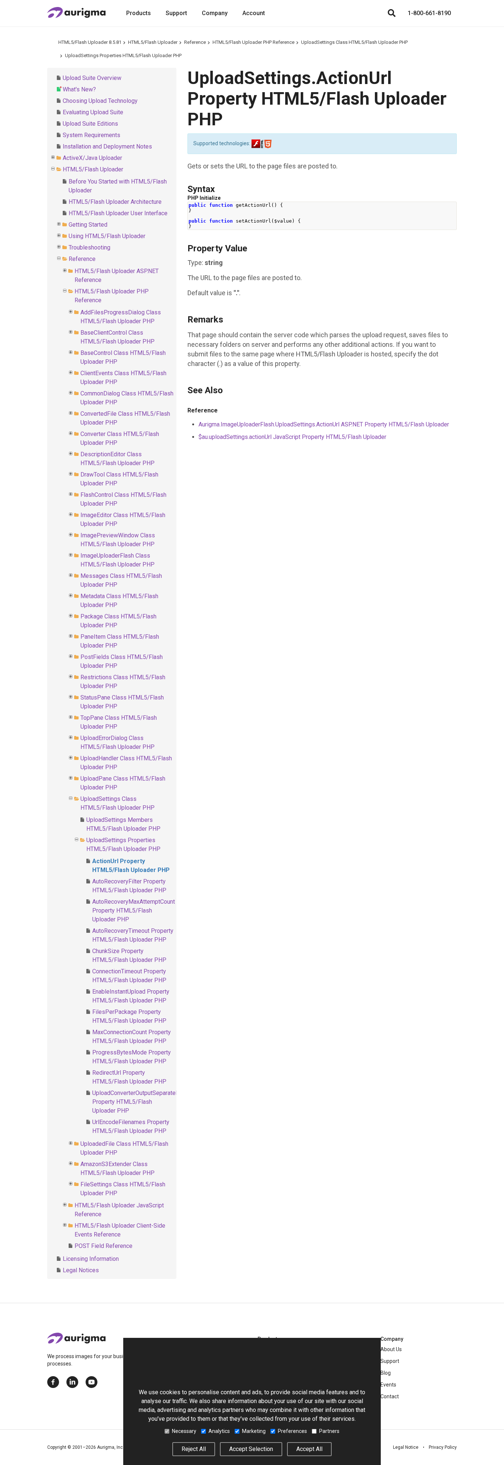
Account (253, 13)
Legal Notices (81, 1270)
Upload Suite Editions (90, 123)
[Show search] (391, 13)
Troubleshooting (89, 247)
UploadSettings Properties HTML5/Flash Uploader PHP (123, 55)
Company (215, 13)
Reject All (194, 1448)
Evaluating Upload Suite (93, 112)
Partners (329, 1431)
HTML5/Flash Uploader (152, 42)
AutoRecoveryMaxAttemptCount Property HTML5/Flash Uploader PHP (133, 910)
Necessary (184, 1431)
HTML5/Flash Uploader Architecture (115, 201)
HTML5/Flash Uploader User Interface (118, 213)
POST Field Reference (103, 1245)
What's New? (79, 89)
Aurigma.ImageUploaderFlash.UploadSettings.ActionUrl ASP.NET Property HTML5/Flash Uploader (324, 424)
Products (138, 13)
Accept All (309, 1448)
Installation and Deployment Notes (107, 146)
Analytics (219, 1431)
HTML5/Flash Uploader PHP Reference (253, 42)
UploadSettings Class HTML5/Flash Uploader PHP (354, 42)
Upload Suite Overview (92, 77)
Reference (195, 42)
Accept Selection (251, 1448)
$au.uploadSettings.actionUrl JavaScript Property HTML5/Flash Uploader (292, 436)
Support (176, 13)
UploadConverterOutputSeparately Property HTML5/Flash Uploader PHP (136, 1101)
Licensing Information (91, 1258)
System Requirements (91, 135)
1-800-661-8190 (429, 13)
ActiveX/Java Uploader (92, 157)
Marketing (254, 1431)
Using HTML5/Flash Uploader (107, 236)
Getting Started (88, 224)
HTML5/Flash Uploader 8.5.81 (89, 42)
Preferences (292, 1431)
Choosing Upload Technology (100, 100)
